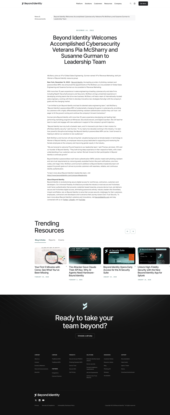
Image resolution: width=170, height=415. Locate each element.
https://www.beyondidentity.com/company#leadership (67, 175)
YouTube (82, 200)
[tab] (40, 240)
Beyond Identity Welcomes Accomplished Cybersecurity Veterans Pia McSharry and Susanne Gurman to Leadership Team (92, 18)
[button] (79, 3)
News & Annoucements (40, 18)
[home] (32, 3)
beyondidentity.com (102, 197)
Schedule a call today (85, 336)
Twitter (65, 200)
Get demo (143, 3)
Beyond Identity (77, 82)
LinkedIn (72, 200)
